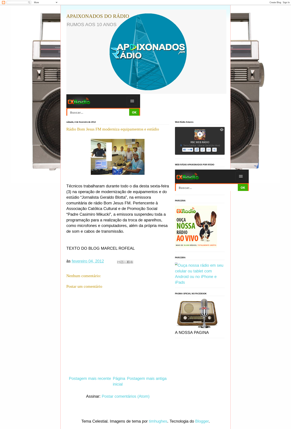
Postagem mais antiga (147, 378)
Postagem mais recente (90, 378)
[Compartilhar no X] (125, 262)
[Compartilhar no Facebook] (128, 262)
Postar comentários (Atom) (126, 396)
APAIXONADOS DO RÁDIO (97, 16)
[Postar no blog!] (122, 262)
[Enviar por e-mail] (118, 262)
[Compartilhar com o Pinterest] (131, 262)
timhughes (158, 421)
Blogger (202, 421)
